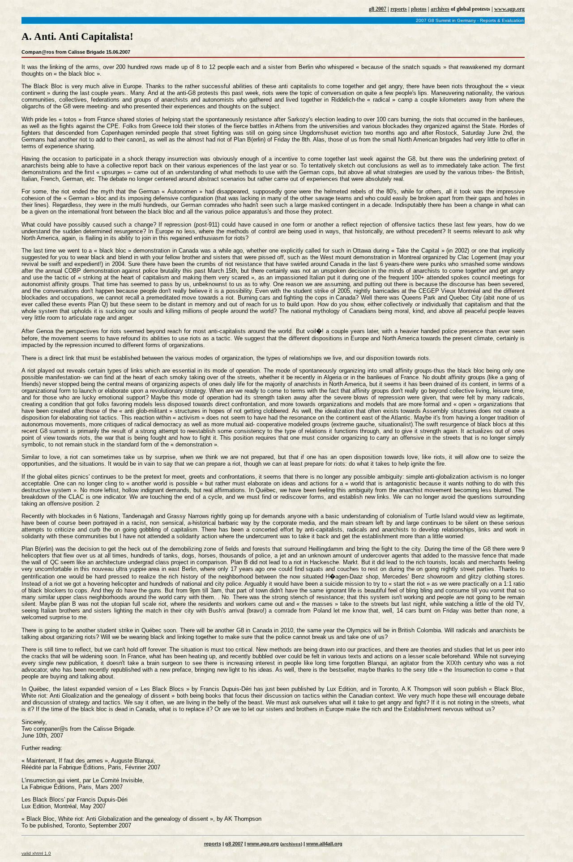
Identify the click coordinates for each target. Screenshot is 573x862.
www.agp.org (509, 9)
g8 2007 (377, 9)
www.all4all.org (324, 843)
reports (398, 9)
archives (440, 9)
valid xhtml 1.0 (36, 853)
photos (419, 9)
